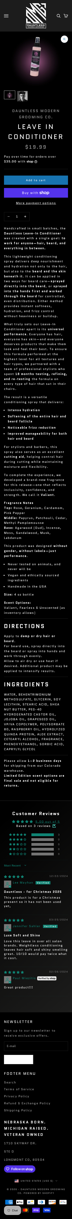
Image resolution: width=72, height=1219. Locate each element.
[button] (18, 834)
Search (10, 1082)
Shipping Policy (18, 1110)
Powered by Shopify (39, 1193)
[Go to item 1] (9, 95)
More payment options (36, 203)
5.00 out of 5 (47, 821)
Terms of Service (19, 1089)
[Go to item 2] (22, 96)
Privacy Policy (16, 1096)
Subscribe (18, 1059)
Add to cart (36, 180)
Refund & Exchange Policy (27, 1103)
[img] (14, 877)
